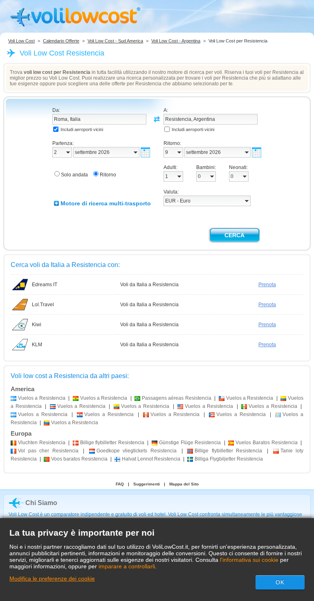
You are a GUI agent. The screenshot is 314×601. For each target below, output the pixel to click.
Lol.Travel (43, 304)
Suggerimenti (146, 484)
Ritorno (108, 175)
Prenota (267, 284)
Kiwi (36, 324)
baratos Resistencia (79, 459)
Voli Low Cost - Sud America (115, 40)
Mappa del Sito (184, 484)
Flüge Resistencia (190, 442)
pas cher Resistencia (48, 451)
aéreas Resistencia (176, 398)
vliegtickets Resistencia (136, 451)
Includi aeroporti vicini (82, 129)
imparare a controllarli (127, 566)
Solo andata (74, 175)
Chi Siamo (41, 502)
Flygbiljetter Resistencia (229, 459)
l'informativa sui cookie (249, 559)
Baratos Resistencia (266, 442)
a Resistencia (41, 398)
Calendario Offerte (61, 40)
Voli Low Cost (21, 40)
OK (280, 582)
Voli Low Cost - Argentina (175, 40)
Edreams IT (44, 284)
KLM (37, 344)
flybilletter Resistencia (112, 442)
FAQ (120, 484)
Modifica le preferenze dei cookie (52, 578)
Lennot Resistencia (151, 459)
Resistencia (41, 442)
